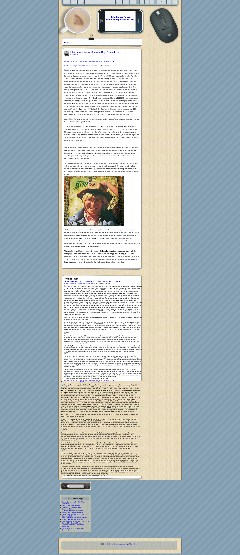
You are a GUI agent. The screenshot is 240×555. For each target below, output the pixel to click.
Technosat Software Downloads (72, 511)
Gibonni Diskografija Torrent (71, 505)
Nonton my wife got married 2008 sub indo (78, 66)
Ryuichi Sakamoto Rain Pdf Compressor (75, 521)
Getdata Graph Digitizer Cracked (73, 512)
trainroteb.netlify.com (71, 61)
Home (66, 43)
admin (77, 54)
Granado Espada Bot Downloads (73, 519)
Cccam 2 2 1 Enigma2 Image (72, 523)
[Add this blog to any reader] (78, 26)
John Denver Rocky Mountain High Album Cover (120, 18)
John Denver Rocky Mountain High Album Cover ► (97, 61)
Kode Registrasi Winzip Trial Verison (74, 518)
